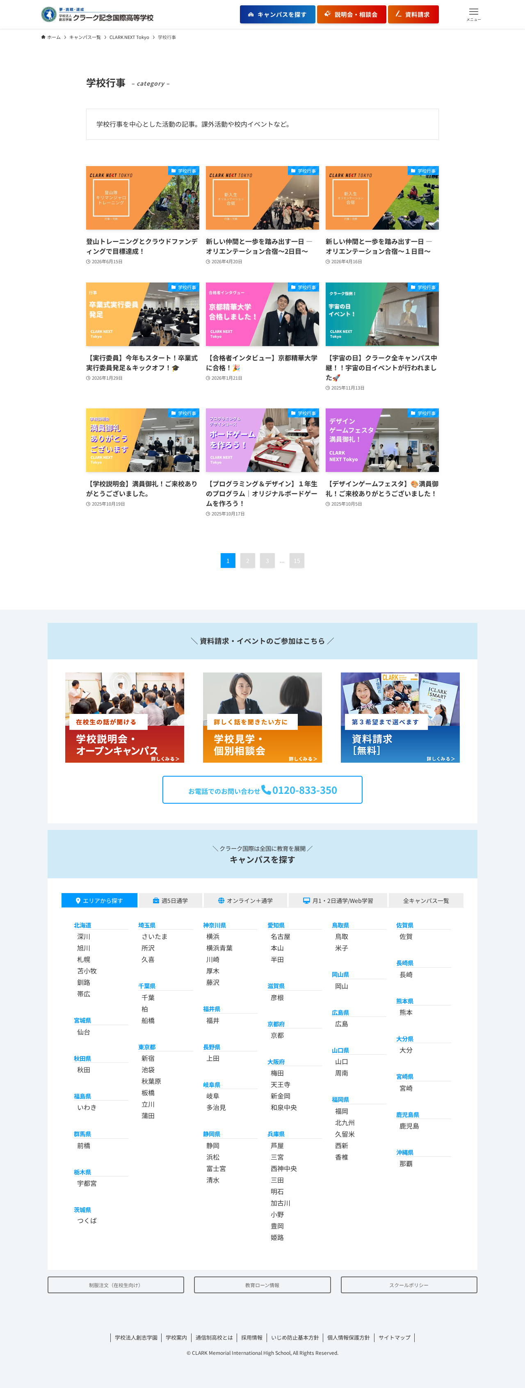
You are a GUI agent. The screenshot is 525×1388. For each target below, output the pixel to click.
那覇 (406, 1163)
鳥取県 (340, 925)
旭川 (83, 948)
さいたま (155, 936)
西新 (341, 1145)
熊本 (406, 1012)
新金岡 (280, 1096)
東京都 (146, 1046)
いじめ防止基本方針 (295, 1337)
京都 (277, 1035)
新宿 (148, 1058)
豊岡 (277, 1226)
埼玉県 (146, 925)
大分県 (404, 1038)
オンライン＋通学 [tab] (250, 900)
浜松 (212, 1157)
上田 (212, 1058)
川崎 (212, 959)
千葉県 (146, 985)
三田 (277, 1180)
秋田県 (82, 1058)
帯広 (83, 993)
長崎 (406, 974)
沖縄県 (404, 1152)
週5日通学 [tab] (175, 900)
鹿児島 (409, 1125)
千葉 (148, 997)
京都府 (276, 1023)
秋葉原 (151, 1081)
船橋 (148, 1020)
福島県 (82, 1096)
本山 (277, 948)
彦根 (277, 997)
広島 (341, 1023)
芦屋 (277, 1145)
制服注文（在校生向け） (116, 1284)
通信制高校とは (214, 1337)
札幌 (83, 959)
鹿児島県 (407, 1114)
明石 (277, 1191)
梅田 (277, 1073)
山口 (341, 1061)
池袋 (148, 1069)
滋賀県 (276, 985)
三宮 (277, 1157)
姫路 (277, 1237)
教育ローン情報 (262, 1284)
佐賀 (406, 936)
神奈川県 (214, 925)
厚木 (212, 970)
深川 (83, 936)
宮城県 (82, 1020)
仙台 (83, 1032)
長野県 (211, 1046)
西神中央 (284, 1168)
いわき (87, 1107)
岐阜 (212, 1096)
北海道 (82, 925)
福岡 (341, 1111)
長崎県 (404, 962)
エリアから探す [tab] (103, 900)
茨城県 (82, 1209)
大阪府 (276, 1061)
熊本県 (404, 1000)
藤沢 (212, 982)
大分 (406, 1050)
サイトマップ (395, 1337)
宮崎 (406, 1088)
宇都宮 (87, 1183)
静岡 (212, 1145)
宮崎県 (404, 1076)
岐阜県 (211, 1084)
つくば (87, 1220)
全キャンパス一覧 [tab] (426, 900)
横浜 (212, 936)
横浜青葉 (219, 948)
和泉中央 (284, 1107)
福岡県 (340, 1099)
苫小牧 (87, 970)
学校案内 (176, 1337)
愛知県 (276, 925)
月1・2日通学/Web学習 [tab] (343, 900)
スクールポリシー (409, 1284)
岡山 (341, 986)
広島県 (340, 1012)
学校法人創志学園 (136, 1337)
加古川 (280, 1203)
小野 (277, 1214)
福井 (212, 1020)
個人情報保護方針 (348, 1337)
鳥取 (341, 936)
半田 (277, 959)
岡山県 (340, 974)
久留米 (345, 1134)
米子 (341, 948)
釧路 (83, 982)
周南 (341, 1073)
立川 (148, 1104)
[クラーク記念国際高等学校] (97, 14)
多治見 (216, 1107)
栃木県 (82, 1171)
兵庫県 (276, 1133)
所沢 (148, 948)
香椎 (341, 1157)
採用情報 (251, 1337)
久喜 (148, 959)
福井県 (211, 1008)
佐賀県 (404, 925)
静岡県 (211, 1133)
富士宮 (216, 1168)
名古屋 (280, 936)
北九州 (345, 1122)
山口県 (340, 1050)
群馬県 (82, 1133)
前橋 (83, 1145)
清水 (212, 1180)
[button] (473, 14)
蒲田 (148, 1115)
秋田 (83, 1069)
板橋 (148, 1092)
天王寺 (280, 1084)
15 (297, 560)
